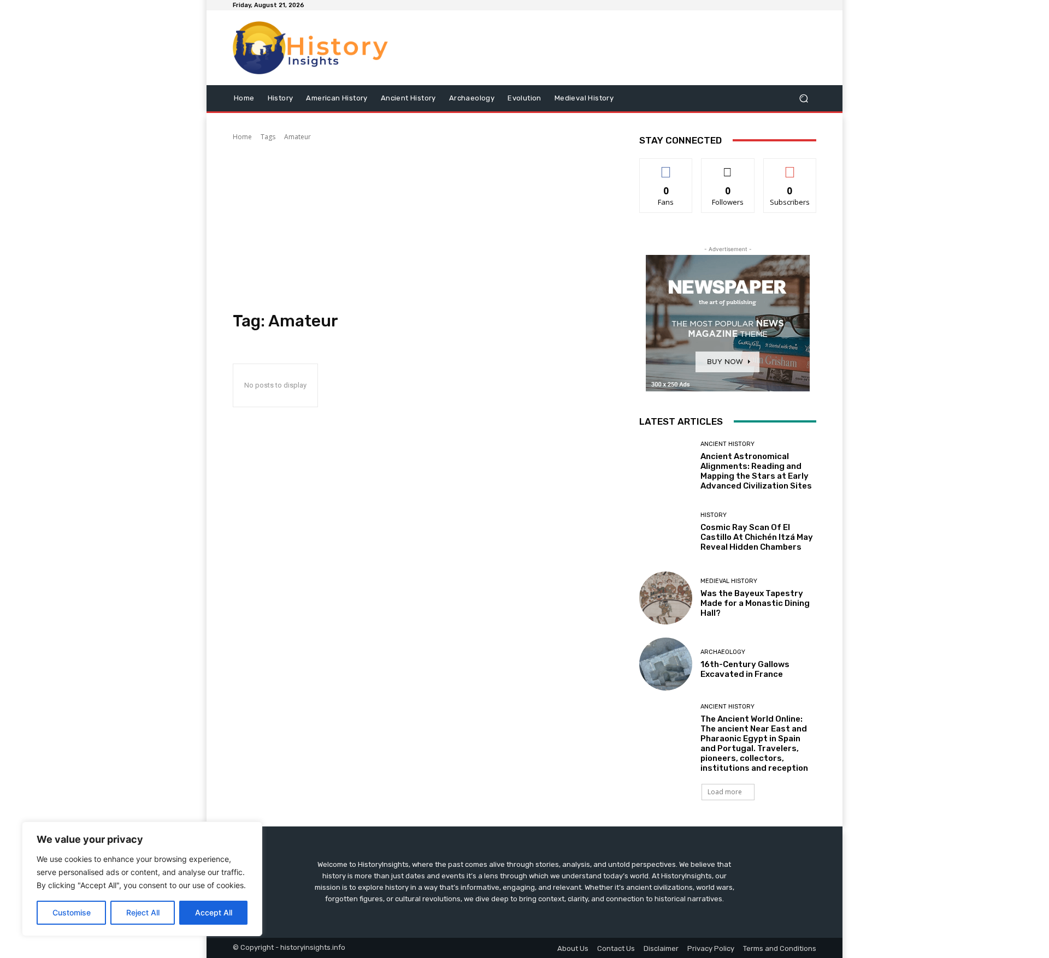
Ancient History (727, 444)
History (713, 515)
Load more (725, 791)
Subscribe (790, 167)
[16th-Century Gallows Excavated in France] (665, 664)
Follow (728, 167)
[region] (142, 879)
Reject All (143, 912)
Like (666, 167)
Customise (71, 912)
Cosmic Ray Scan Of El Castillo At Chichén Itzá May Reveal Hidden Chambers (756, 537)
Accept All (213, 912)
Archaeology (722, 652)
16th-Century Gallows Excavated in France (744, 669)
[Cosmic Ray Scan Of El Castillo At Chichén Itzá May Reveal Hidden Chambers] (665, 531)
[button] (803, 98)
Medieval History (728, 581)
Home (242, 136)
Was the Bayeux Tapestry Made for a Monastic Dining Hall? (755, 603)
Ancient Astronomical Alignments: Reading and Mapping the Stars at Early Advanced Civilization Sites (756, 471)
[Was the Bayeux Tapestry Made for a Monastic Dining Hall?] (665, 598)
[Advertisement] (423, 226)
